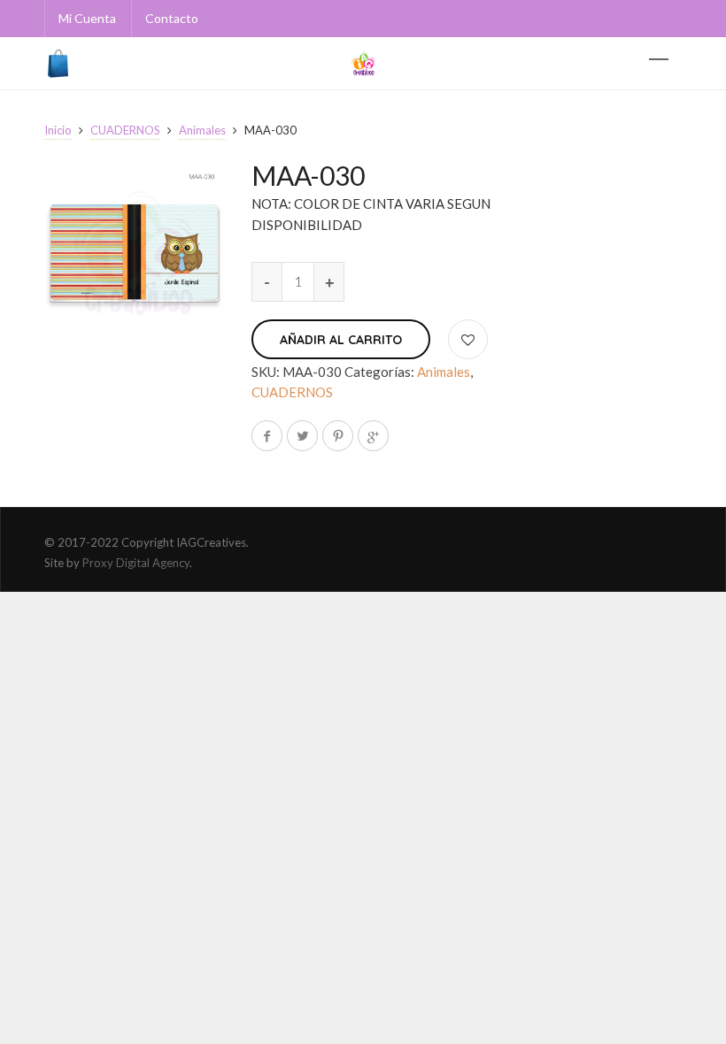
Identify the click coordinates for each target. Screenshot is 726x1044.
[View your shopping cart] (60, 64)
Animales (202, 130)
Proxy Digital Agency (135, 563)
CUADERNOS (125, 130)
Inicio (58, 130)
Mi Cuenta (87, 18)
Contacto (171, 18)
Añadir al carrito (341, 340)
